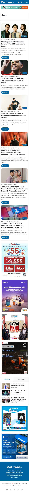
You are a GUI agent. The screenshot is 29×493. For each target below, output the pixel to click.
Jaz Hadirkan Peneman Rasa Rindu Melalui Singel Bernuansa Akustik (13, 115)
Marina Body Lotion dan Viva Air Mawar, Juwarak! (18, 384)
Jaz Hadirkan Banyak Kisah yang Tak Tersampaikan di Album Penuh (14, 80)
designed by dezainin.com (20, 483)
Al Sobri (4, 39)
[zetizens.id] (7, 2)
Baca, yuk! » (5, 57)
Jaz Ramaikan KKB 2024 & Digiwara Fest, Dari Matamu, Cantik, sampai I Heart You (12, 225)
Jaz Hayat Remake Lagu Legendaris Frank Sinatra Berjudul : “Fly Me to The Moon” (13, 152)
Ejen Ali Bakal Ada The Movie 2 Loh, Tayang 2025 (19, 391)
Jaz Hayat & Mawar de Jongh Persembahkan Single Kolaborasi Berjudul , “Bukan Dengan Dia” (14, 189)
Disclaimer (18, 486)
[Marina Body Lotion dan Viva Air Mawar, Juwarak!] (6, 386)
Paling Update (21, 379)
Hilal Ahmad (5, 221)
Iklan (23, 486)
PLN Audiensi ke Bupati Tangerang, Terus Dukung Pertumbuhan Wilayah (18, 399)
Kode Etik (12, 486)
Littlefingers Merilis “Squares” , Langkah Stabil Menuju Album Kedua (13, 44)
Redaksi (7, 486)
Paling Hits (7, 379)
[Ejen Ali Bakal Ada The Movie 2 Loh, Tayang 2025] (6, 393)
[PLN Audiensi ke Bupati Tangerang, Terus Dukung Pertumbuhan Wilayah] (6, 400)
